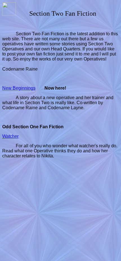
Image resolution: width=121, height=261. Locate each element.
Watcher (10, 136)
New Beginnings (18, 88)
